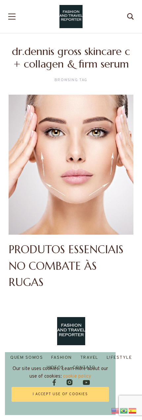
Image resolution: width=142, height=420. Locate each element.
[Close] (109, 357)
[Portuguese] (124, 410)
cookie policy (77, 376)
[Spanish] (132, 410)
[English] (115, 410)
